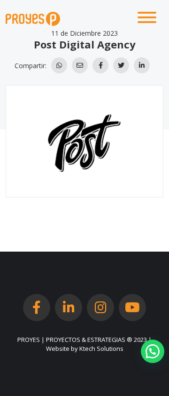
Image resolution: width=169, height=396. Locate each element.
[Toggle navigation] (147, 19)
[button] (152, 351)
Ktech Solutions (101, 348)
